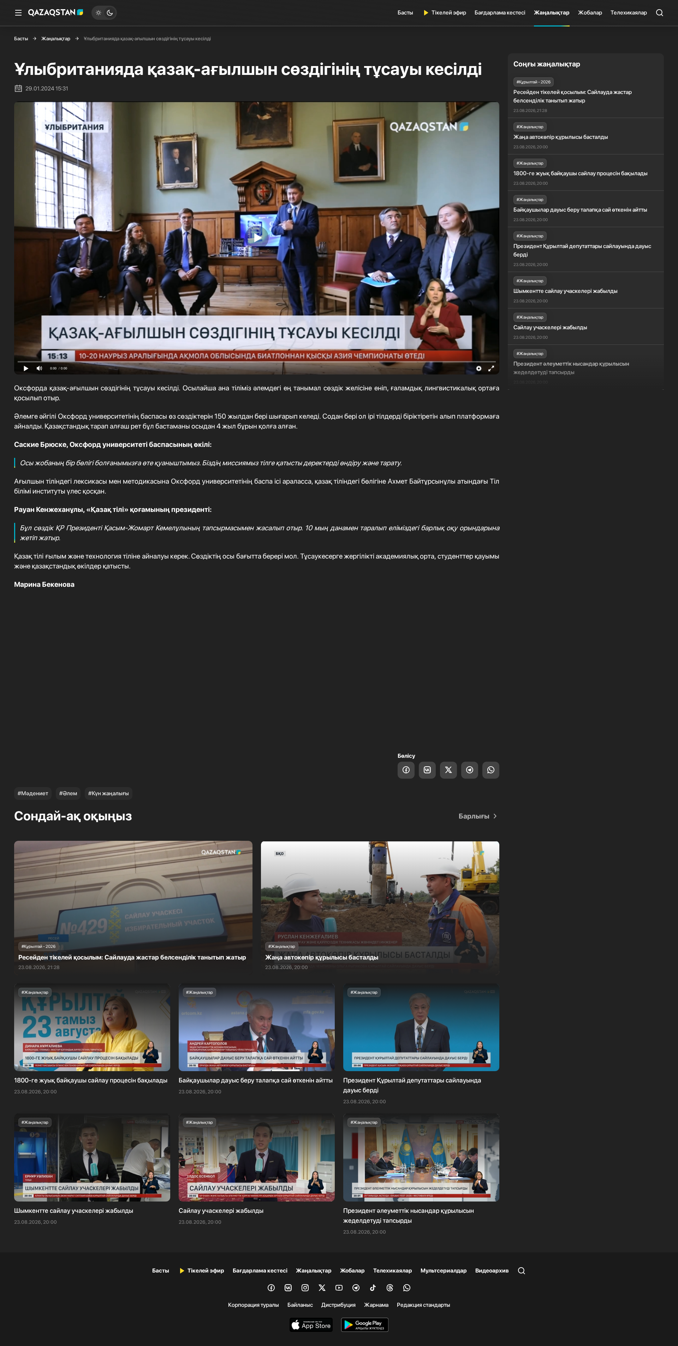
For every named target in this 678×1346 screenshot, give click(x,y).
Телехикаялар (629, 12)
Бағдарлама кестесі (500, 12)
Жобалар (590, 12)
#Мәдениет (33, 793)
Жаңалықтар (552, 12)
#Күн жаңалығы (108, 793)
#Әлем (68, 793)
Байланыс (300, 1304)
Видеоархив (492, 1270)
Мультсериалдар (444, 1270)
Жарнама (376, 1304)
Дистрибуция (338, 1304)
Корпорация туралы (253, 1304)
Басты (405, 12)
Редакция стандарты (423, 1304)
